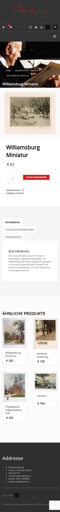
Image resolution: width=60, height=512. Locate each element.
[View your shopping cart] (10, 27)
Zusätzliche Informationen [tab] (19, 229)
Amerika (20, 193)
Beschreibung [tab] (12, 222)
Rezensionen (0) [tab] (13, 237)
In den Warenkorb (36, 177)
